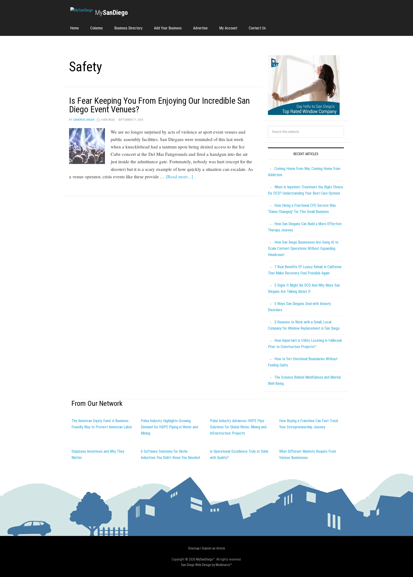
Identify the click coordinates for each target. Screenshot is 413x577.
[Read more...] (179, 177)
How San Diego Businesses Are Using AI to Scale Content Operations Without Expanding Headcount (303, 248)
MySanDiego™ (205, 559)
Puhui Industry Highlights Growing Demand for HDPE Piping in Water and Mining (169, 427)
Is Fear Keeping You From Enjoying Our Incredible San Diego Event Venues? (159, 105)
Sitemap (194, 548)
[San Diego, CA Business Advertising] (81, 10)
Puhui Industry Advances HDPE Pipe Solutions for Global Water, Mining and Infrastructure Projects (238, 427)
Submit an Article (213, 548)
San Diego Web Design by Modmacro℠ (206, 565)
